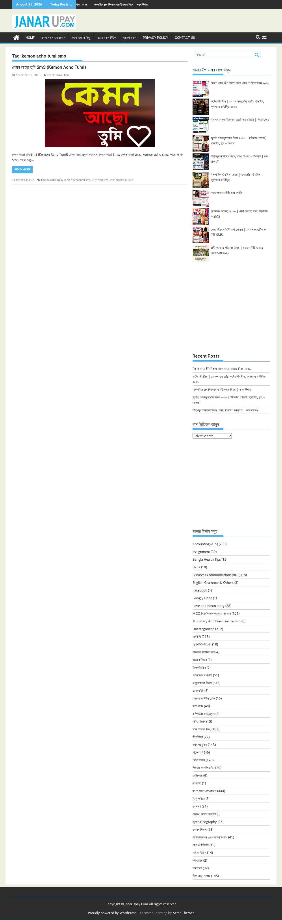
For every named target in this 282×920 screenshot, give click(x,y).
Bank (196, 567)
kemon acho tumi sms (77, 180)
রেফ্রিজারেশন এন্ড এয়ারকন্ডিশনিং (210, 837)
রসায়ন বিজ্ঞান (200, 829)
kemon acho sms (51, 180)
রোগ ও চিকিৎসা (201, 845)
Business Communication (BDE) (216, 575)
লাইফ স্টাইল (199, 852)
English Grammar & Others (213, 582)
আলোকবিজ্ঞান (200, 659)
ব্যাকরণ (197, 806)
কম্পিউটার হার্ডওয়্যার (204, 713)
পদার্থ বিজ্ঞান (199, 760)
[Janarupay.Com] (16, 37)
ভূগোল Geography (205, 821)
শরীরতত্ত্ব (197, 860)
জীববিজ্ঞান (198, 737)
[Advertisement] (231, 310)
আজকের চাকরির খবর (204, 652)
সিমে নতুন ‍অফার (201, 875)
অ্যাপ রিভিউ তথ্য (202, 644)
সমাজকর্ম (197, 868)
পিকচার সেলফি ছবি (203, 767)
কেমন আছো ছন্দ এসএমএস (121, 180)
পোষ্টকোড (197, 775)
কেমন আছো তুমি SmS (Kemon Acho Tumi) (49, 67)
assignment (201, 551)
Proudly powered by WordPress (112, 913)
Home (30, 38)
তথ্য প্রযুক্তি (200, 744)
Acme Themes (183, 913)
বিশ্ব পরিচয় (199, 798)
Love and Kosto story (208, 605)
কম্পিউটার (198, 706)
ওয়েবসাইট (198, 690)
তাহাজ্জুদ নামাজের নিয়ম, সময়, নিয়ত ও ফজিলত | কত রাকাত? (225, 410)
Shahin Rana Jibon (58, 75)
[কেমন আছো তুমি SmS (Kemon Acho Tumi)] (100, 113)
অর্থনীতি (197, 636)
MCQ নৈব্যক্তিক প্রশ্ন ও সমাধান (212, 613)
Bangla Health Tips (207, 559)
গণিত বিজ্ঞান (199, 721)
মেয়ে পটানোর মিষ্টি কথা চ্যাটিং (226, 192)
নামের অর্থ (198, 752)
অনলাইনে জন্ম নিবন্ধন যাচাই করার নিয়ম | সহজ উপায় (97, 4)
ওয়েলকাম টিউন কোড (204, 698)
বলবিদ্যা (197, 783)
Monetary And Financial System (217, 621)
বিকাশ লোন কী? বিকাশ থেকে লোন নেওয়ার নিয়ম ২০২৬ (240, 83)
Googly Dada (202, 598)
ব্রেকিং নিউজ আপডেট (204, 814)
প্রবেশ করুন (129, 38)
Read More (22, 169)
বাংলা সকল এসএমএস (53, 38)
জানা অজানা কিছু (81, 38)
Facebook (200, 590)
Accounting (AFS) (205, 544)
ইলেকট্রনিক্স (199, 667)
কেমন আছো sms (100, 180)
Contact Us (185, 38)
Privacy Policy (155, 38)
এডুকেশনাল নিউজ (106, 38)
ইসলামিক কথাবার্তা (202, 675)
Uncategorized (203, 629)
